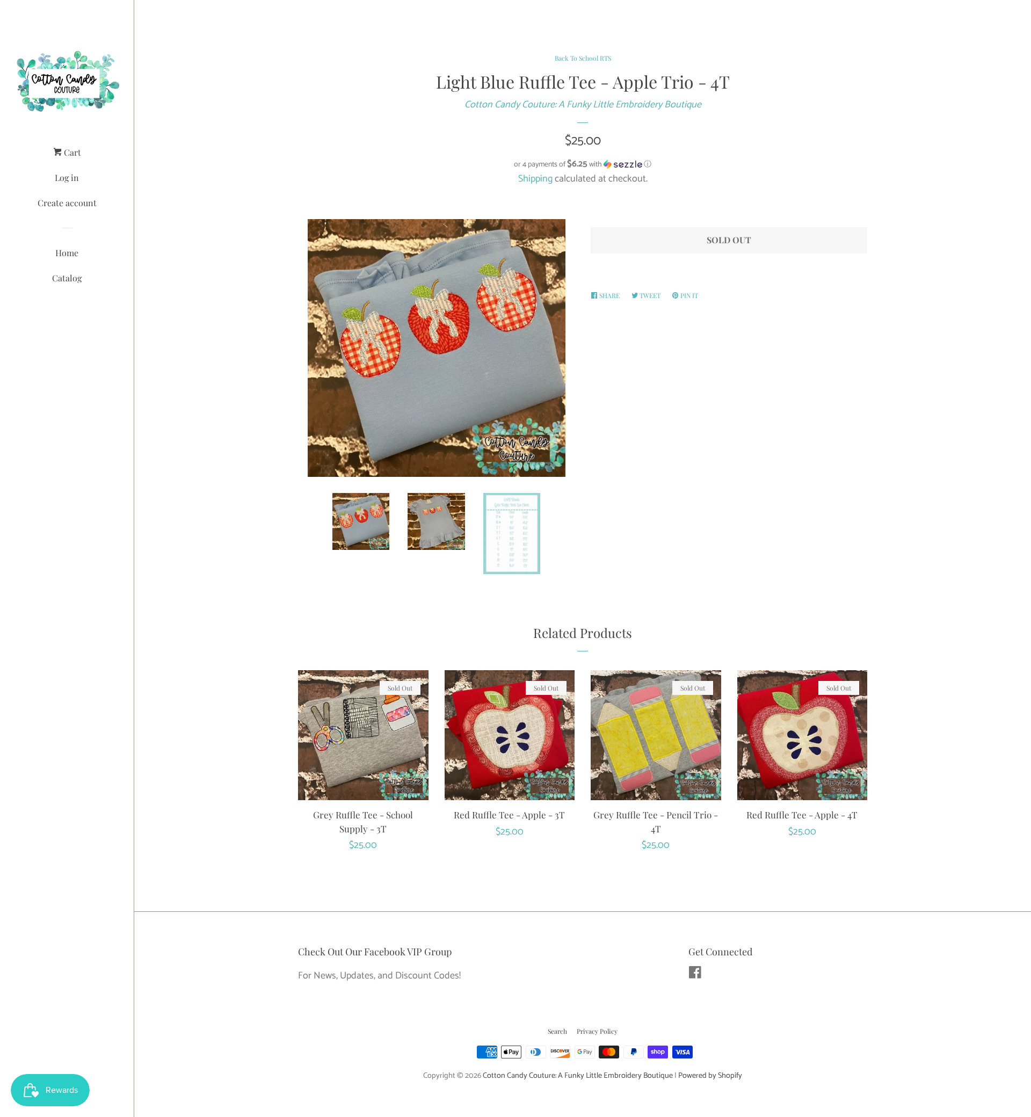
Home (66, 252)
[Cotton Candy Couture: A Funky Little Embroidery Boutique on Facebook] (695, 975)
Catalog (67, 278)
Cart (71, 152)
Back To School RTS (583, 58)
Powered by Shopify (710, 1075)
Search (557, 1031)
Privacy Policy (597, 1031)
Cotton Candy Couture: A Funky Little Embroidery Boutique (582, 105)
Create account (67, 202)
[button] (582, 164)
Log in (67, 177)
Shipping (535, 179)
